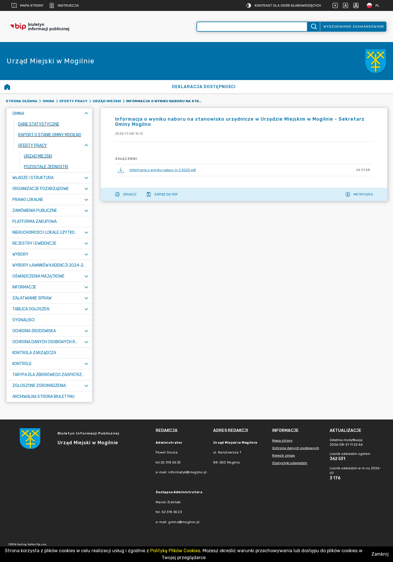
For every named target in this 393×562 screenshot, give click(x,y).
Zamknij (380, 554)
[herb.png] (375, 61)
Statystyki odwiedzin (289, 463)
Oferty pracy (73, 101)
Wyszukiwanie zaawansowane (353, 26)
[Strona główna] (7, 86)
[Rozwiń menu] (86, 177)
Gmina (48, 101)
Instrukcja (68, 5)
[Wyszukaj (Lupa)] (313, 26)
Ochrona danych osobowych (295, 448)
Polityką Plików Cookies (175, 550)
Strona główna (21, 101)
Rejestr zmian (283, 455)
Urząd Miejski (107, 101)
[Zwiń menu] (86, 113)
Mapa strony (31, 5)
